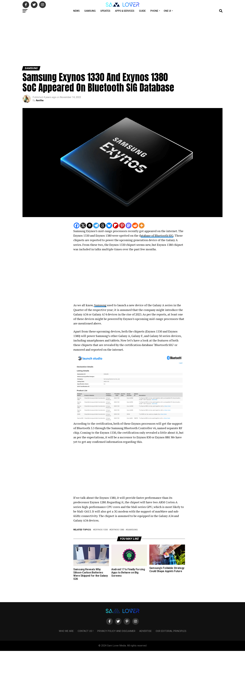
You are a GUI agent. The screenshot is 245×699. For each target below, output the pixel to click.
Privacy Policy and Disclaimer (116, 631)
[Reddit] (135, 225)
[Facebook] (77, 225)
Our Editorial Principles (171, 631)
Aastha (40, 100)
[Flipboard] (115, 225)
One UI (167, 11)
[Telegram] (96, 225)
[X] (83, 225)
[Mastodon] (129, 225)
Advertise (145, 631)
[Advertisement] (100, 39)
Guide (142, 11)
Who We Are (66, 631)
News (76, 11)
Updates (105, 11)
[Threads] (103, 225)
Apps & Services (124, 11)
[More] (141, 225)
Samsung (90, 11)
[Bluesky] (109, 225)
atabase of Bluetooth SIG (157, 235)
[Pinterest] (122, 225)
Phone (154, 11)
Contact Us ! (85, 631)
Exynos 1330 (101, 530)
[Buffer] (89, 225)
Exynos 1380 (117, 530)
